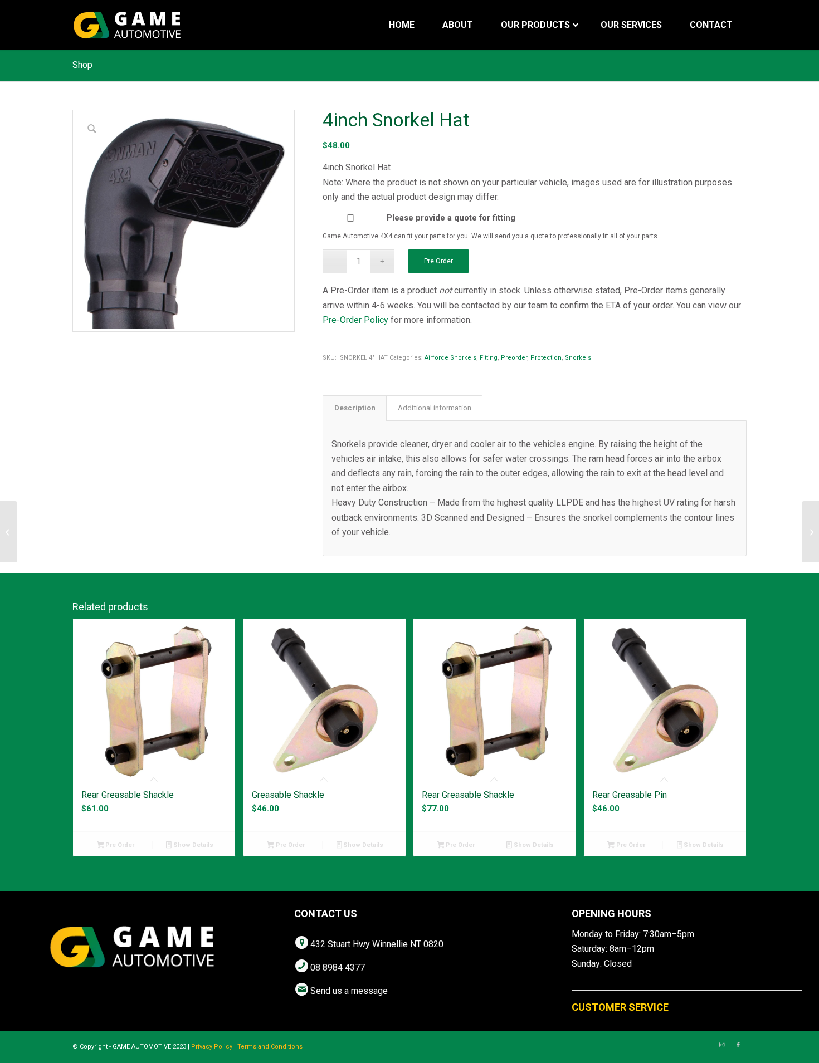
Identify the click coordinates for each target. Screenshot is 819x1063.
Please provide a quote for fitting (451, 218)
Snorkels (578, 357)
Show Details (192, 845)
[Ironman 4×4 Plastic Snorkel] (810, 531)
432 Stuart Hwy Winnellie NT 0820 (376, 944)
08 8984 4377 (337, 967)
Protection (546, 357)
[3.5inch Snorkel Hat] (8, 531)
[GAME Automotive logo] (127, 25)
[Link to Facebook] (738, 1045)
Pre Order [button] (119, 845)
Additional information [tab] (434, 408)
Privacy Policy (211, 1046)
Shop (82, 65)
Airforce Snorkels (450, 357)
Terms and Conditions (270, 1046)
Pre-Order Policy (355, 320)
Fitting (489, 357)
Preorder (514, 357)
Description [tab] (355, 408)
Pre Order (438, 261)
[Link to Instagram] (721, 1045)
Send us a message (349, 991)
